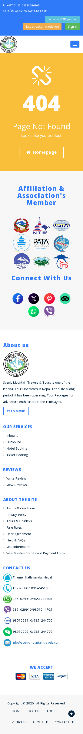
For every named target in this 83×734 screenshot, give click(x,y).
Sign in (72, 26)
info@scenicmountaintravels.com (27, 10)
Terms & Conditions (21, 508)
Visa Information (18, 546)
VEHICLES (19, 722)
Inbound (12, 435)
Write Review (16, 478)
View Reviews (16, 485)
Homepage (45, 152)
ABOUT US (41, 722)
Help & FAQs (15, 540)
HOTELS (34, 711)
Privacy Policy (16, 514)
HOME (16, 711)
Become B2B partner (62, 19)
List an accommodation (42, 26)
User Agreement (18, 534)
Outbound (13, 442)
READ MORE (16, 411)
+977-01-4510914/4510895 (22, 5)
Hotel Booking (16, 448)
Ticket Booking (17, 455)
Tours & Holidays (19, 521)
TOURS (51, 711)
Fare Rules (14, 527)
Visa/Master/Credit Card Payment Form (35, 553)
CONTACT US (64, 722)
